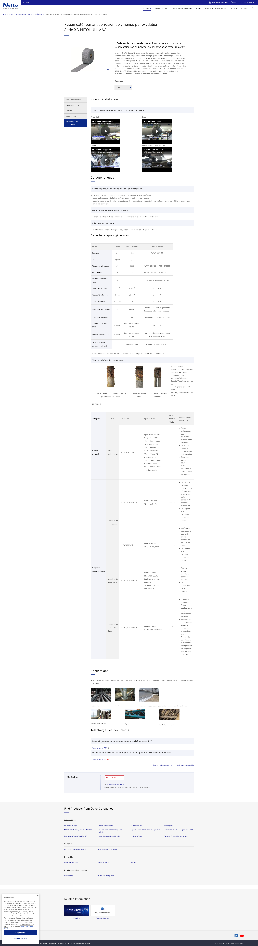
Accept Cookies (20, 933)
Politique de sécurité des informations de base (74, 943)
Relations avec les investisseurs (215, 8)
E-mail (114, 777)
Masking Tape (168, 825)
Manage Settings (20, 938)
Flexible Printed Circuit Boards (107, 849)
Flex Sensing (68, 875)
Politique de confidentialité (47, 943)
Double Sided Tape (70, 825)
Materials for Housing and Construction (78, 830)
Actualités (233, 8)
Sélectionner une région (220, 2)
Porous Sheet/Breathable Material (109, 836)
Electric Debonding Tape (106, 875)
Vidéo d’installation (73, 100)
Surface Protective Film (105, 825)
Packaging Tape (136, 836)
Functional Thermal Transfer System (176, 836)
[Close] (38, 896)
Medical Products (103, 862)
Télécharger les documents (72, 123)
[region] (20, 919)
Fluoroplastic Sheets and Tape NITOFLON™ (178, 830)
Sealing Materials (136, 825)
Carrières (244, 8)
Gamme (69, 111)
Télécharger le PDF (99, 748)
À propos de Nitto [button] (161, 8)
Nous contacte (249, 2)
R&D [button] (197, 8)
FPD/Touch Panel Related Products (75, 849)
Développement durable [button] (181, 8)
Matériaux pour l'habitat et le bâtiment (29, 14)
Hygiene (133, 862)
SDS (118, 87)
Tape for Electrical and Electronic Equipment (145, 830)
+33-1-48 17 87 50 (116, 784)
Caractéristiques (72, 105)
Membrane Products (71, 862)
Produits (10, 14)
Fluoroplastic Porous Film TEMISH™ (75, 836)
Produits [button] (146, 8)
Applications (71, 116)
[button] (253, 8)
